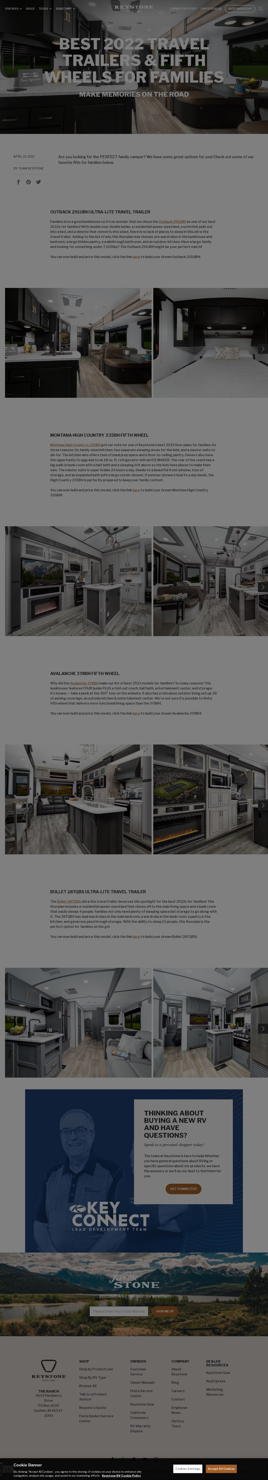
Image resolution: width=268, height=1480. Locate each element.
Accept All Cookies (221, 1468)
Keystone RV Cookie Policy (121, 1475)
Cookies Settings (187, 1468)
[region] (134, 1469)
